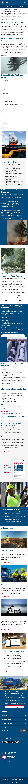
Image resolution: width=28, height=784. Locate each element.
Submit (5, 128)
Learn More (4, 452)
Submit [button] (23, 730)
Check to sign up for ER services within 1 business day (13, 105)
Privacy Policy (5, 779)
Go (6, 671)
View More (4, 411)
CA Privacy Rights (13, 779)
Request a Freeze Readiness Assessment (13, 336)
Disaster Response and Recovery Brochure (11, 413)
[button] (26, 114)
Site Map (14, 781)
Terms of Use (21, 779)
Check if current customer (9, 101)
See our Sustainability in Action (15, 707)
